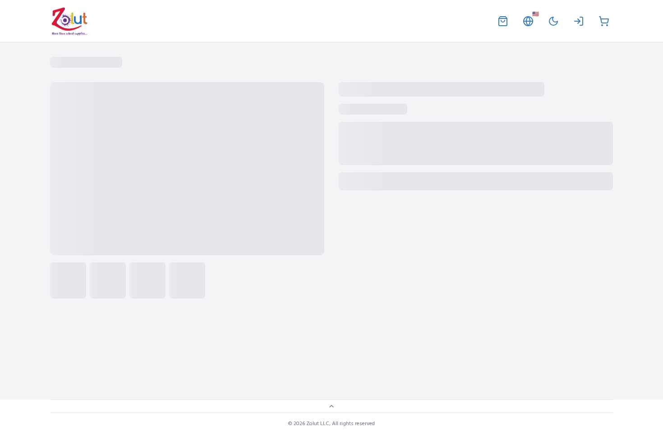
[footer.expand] (331, 406)
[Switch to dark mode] (553, 21)
